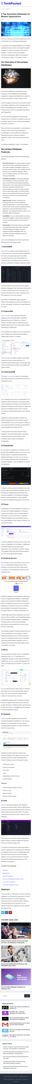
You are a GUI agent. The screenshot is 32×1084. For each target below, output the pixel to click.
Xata (2, 805)
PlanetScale (22, 452)
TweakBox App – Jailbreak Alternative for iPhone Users (17, 1012)
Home (2, 9)
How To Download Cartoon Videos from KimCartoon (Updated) (19, 1018)
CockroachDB (11, 376)
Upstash (3, 718)
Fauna (28, 509)
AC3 (2, 19)
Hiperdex (5, 870)
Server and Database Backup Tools (13, 879)
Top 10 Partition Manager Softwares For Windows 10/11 (13, 988)
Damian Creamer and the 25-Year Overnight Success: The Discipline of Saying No (14, 942)
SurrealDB (4, 251)
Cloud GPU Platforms (9, 882)
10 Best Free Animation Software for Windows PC (20, 1007)
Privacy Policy (18, 1079)
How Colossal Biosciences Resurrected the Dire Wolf (15, 1057)
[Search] (27, 995)
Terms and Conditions (9, 1079)
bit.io (11, 656)
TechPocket (15, 1076)
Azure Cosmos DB (6, 315)
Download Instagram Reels (10, 885)
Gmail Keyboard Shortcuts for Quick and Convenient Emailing (20, 1023)
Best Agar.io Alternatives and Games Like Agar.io (20, 1035)
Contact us (16, 1081)
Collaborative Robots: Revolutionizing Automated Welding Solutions (14, 1062)
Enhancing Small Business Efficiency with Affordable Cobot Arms (14, 965)
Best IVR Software (8, 876)
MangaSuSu (6, 873)
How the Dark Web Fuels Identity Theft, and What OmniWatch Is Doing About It (15, 1052)
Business (8, 9)
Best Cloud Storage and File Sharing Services (20, 1030)
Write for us (26, 1079)
